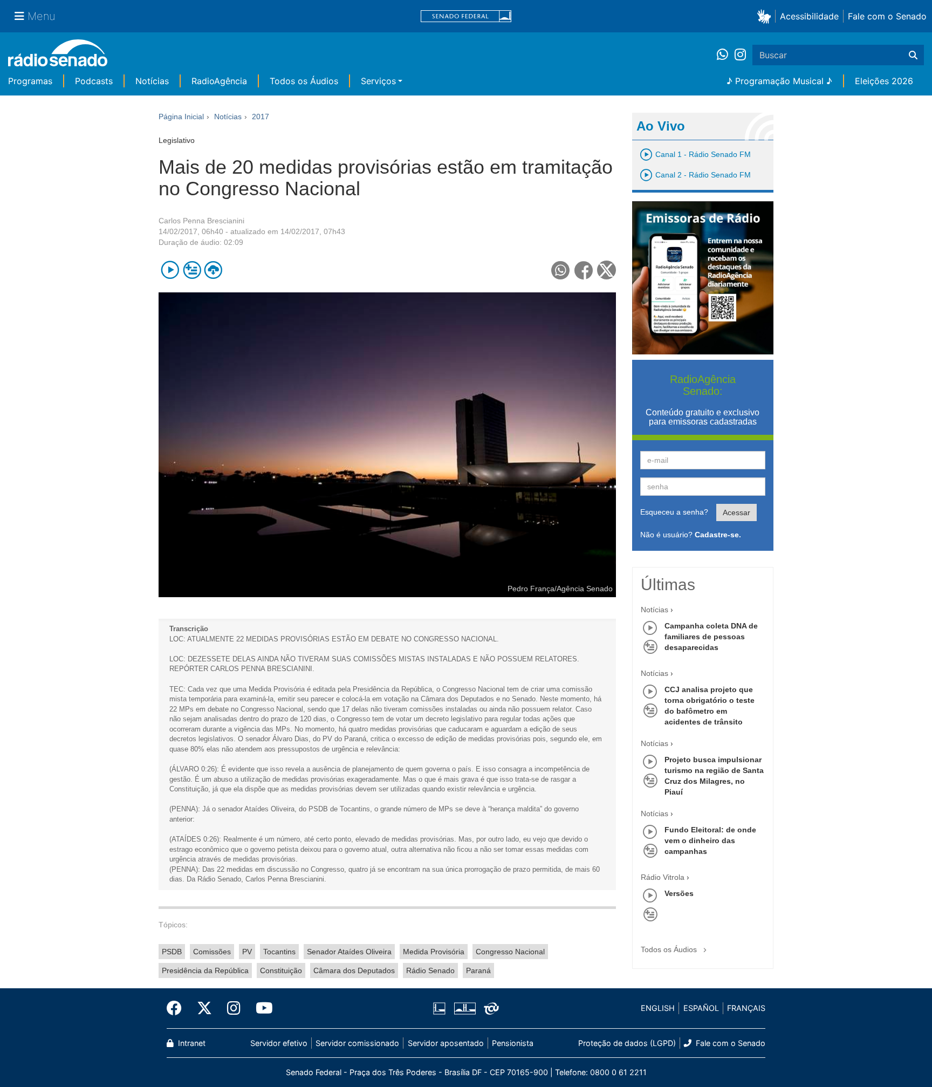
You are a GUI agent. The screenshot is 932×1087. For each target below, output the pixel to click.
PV (247, 951)
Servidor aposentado (446, 1043)
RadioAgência (219, 81)
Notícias (152, 81)
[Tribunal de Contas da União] (489, 1008)
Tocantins (279, 951)
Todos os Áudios (304, 81)
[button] (766, 16)
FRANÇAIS (746, 1008)
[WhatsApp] (726, 55)
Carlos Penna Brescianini (201, 220)
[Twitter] (204, 1008)
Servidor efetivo (278, 1043)
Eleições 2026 (884, 81)
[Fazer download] (213, 270)
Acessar (736, 512)
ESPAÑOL (701, 1008)
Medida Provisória (433, 951)
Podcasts (94, 81)
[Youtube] (260, 1008)
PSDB (172, 951)
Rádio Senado (430, 970)
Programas (30, 81)
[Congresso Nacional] (464, 1008)
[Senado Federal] (466, 16)
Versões (679, 893)
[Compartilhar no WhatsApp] (561, 270)
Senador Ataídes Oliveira (349, 951)
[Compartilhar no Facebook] (584, 270)
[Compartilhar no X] (606, 270)
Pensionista (512, 1043)
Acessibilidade (809, 16)
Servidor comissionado (357, 1043)
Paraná (478, 970)
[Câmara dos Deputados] (441, 1008)
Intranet (190, 1043)
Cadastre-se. (718, 534)
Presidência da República (205, 970)
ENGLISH (658, 1008)
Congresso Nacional (510, 951)
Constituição (281, 970)
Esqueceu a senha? (674, 512)
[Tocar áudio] (170, 270)
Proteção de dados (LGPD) (627, 1043)
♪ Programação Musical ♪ (779, 81)
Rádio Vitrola (662, 877)
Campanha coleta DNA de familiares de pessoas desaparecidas (711, 636)
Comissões (212, 951)
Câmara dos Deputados (354, 970)
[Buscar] (913, 55)
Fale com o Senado (887, 16)
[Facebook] (178, 1008)
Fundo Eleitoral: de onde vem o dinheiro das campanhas (710, 840)
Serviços (378, 81)
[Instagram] (740, 55)
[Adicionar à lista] (192, 270)
